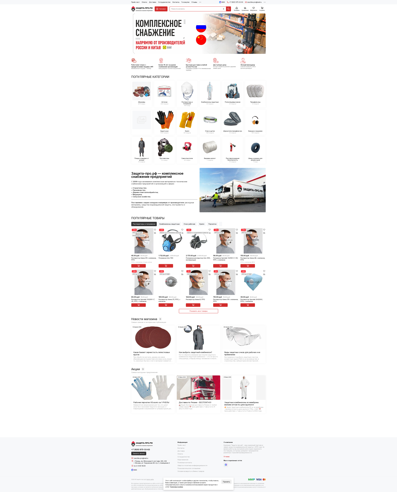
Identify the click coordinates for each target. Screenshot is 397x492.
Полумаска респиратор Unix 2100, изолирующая (198, 259)
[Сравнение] (155, 232)
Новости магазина (144, 319)
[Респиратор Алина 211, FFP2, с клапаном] (171, 282)
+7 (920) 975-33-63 (236, 2)
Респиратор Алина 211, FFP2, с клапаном (169, 300)
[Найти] (228, 8)
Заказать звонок (139, 453)
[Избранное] (155, 229)
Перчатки (212, 224)
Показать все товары (198, 311)
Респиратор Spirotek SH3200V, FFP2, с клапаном (251, 300)
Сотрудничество (164, 2)
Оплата (144, 2)
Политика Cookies (176, 487)
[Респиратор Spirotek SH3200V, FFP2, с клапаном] (253, 282)
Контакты (176, 2)
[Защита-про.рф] (142, 8)
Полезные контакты (185, 462)
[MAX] (226, 464)
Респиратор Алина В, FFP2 (195, 299)
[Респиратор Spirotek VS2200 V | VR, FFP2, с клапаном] (144, 282)
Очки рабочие (189, 224)
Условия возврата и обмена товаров (191, 471)
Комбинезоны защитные (169, 224)
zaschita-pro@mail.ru (254, 2)
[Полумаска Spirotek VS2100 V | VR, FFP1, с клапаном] (225, 241)
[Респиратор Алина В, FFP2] (198, 282)
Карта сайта (150, 479)
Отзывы (194, 2)
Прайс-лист (135, 2)
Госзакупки (185, 2)
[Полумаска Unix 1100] (171, 241)
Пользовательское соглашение (189, 468)
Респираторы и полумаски (144, 224)
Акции (135, 369)
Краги (201, 224)
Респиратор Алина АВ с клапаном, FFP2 (252, 259)
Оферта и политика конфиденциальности (192, 465)
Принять (226, 482)
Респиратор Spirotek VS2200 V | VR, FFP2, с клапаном (143, 300)
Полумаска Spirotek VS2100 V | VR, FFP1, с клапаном (225, 259)
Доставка (152, 2)
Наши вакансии (183, 460)
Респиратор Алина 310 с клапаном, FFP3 (225, 300)
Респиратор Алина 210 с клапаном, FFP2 (143, 259)
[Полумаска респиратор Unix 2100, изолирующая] (198, 241)
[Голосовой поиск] (223, 8)
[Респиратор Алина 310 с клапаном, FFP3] (225, 282)
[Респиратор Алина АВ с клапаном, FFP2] (253, 241)
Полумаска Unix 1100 (166, 258)
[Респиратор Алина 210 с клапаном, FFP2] (144, 241)
